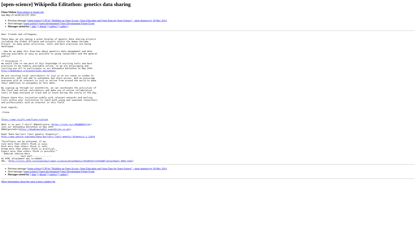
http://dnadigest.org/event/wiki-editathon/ (28, 71)
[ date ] (34, 26)
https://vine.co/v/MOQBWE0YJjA (71, 124)
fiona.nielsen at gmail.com (30, 12)
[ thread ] (42, 26)
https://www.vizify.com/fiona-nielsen (24, 119)
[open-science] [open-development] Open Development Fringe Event (58, 23)
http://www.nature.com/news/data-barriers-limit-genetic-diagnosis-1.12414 (48, 136)
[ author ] (63, 26)
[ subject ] (53, 26)
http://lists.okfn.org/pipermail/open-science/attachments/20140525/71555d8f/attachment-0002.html (71, 161)
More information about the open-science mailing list (28, 181)
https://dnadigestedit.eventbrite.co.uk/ (45, 129)
